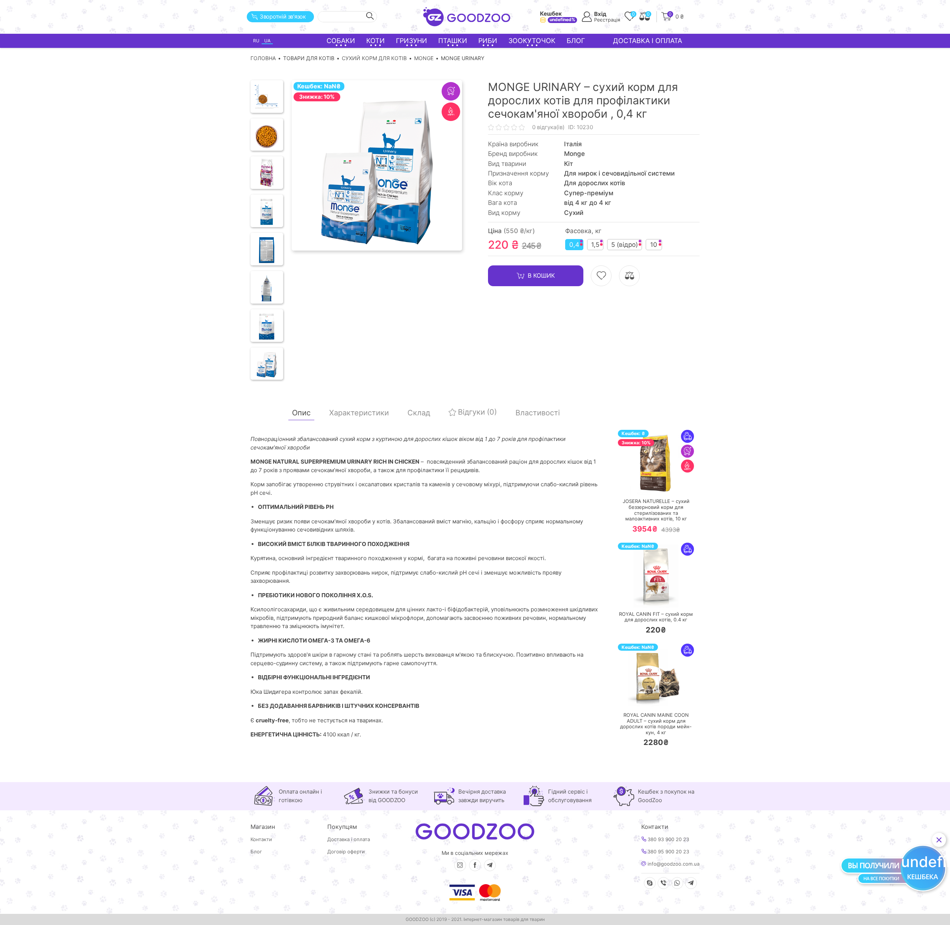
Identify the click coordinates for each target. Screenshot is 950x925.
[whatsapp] (677, 883)
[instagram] (460, 865)
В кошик (541, 275)
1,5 (595, 244)
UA (267, 40)
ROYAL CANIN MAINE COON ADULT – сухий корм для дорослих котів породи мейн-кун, (656, 723)
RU (256, 40)
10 (653, 244)
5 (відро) (624, 244)
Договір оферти (346, 851)
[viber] (663, 883)
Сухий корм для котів (374, 58)
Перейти (663, 484)
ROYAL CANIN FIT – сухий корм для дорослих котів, (656, 617)
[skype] (650, 883)
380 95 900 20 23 (667, 851)
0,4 (574, 244)
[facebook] (475, 865)
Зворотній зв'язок (283, 16)
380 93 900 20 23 (667, 839)
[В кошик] (634, 484)
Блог (576, 41)
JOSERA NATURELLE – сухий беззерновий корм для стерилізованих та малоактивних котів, (656, 510)
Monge (423, 58)
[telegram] (490, 865)
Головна (263, 58)
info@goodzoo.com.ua (673, 864)
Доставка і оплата (647, 41)
